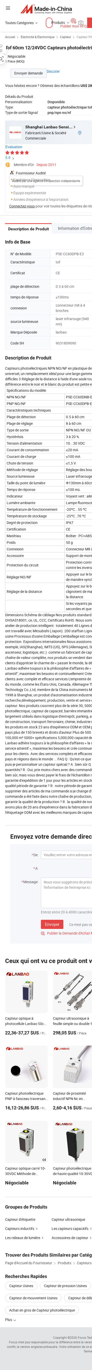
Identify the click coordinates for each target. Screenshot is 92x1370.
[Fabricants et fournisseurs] (46, 9)
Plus (9, 1319)
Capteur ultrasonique (68, 1219)
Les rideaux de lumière (22, 1237)
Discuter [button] (53, 71)
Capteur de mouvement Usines (33, 1298)
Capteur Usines (21, 1285)
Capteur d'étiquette (20, 1219)
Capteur (65, 37)
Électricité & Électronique (37, 37)
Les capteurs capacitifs (70, 1228)
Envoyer (52, 924)
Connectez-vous (22, 206)
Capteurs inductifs (19, 1228)
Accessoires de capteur (70, 1237)
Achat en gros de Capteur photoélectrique (42, 1310)
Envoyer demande (28, 73)
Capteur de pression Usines (65, 1285)
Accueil (10, 37)
